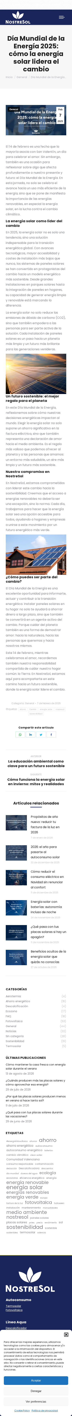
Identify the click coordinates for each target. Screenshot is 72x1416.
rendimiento (51, 1222)
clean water (36, 1155)
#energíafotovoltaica (17, 1141)
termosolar (27, 1232)
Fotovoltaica (14, 1310)
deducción (11, 1168)
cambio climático (17, 1155)
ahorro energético (19, 1146)
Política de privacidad (45, 1410)
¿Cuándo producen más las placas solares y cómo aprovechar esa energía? (35, 1082)
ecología (47, 1173)
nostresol (60, 709)
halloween (59, 1203)
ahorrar (33, 1141)
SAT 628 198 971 (50, 5)
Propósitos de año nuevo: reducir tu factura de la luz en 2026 (45, 825)
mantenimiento (31, 1207)
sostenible (51, 1228)
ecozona (12, 1178)
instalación (13, 1207)
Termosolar (13, 1306)
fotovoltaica (38, 1202)
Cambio (32, 709)
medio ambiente (26, 1212)
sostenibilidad (36, 714)
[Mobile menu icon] (61, 17)
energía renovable (27, 1182)
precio (39, 1222)
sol (61, 1222)
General (13, 109)
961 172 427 (23, 5)
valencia (41, 1232)
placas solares (16, 1222)
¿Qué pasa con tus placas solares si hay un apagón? (48, 931)
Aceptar (36, 1380)
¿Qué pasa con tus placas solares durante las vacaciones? (34, 1114)
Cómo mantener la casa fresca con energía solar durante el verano (35, 1067)
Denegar (36, 1391)
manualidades (50, 1207)
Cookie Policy (22, 1410)
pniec (32, 1222)
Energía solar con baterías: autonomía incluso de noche (46, 907)
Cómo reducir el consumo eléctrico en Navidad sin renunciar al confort (47, 879)
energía (51, 1178)
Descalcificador (16, 1328)
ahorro (23, 709)
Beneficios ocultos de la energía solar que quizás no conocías (48, 956)
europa (43, 1197)
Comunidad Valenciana (23, 1159)
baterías (48, 1150)
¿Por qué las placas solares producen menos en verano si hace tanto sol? (36, 1098)
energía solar (46, 709)
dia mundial (12, 1173)
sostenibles (12, 1232)
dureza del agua (29, 1173)
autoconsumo (43, 1146)
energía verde (22, 1197)
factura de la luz (14, 1203)
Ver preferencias (36, 1401)
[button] (66, 1335)
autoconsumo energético (24, 1150)
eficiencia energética (32, 1178)
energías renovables (27, 1192)
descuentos (47, 1168)
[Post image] (16, 822)
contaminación (44, 1164)
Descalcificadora (29, 1168)
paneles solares (39, 1217)
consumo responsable (19, 1164)
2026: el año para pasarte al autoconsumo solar (45, 852)
